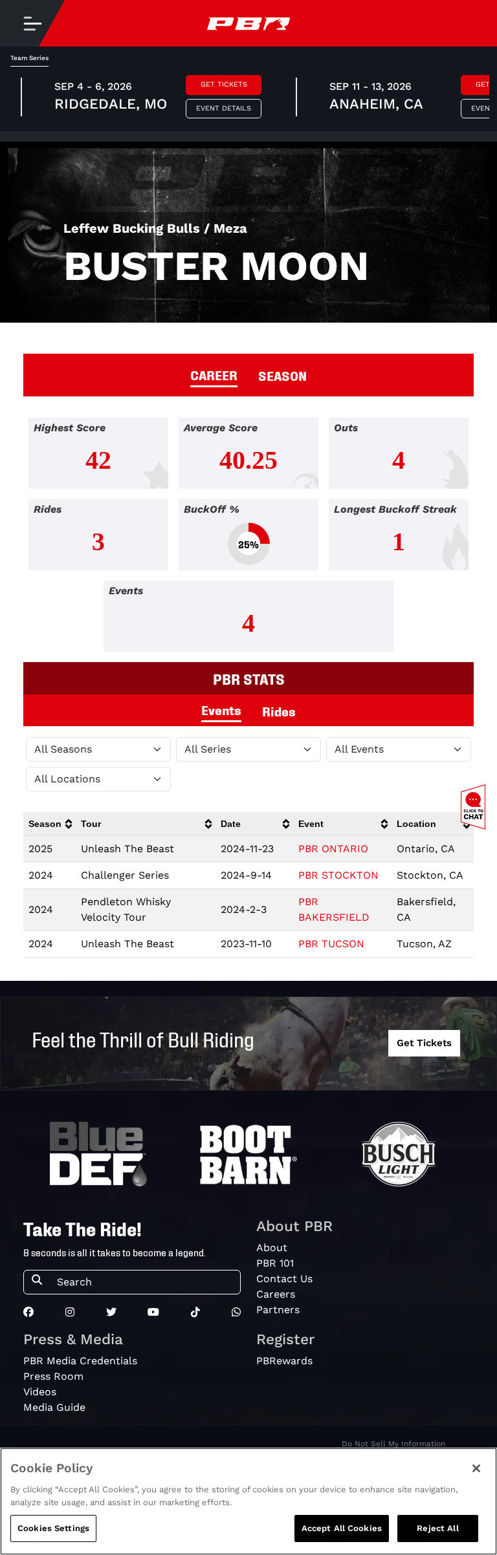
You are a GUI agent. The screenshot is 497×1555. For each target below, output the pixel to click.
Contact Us (284, 1278)
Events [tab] (221, 709)
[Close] (476, 1468)
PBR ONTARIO (333, 848)
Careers (275, 1294)
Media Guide (54, 1407)
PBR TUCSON (331, 944)
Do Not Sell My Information (393, 1443)
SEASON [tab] (282, 375)
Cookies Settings (53, 1528)
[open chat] (475, 807)
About (271, 1247)
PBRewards (284, 1361)
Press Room (53, 1376)
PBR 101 (275, 1263)
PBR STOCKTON (338, 875)
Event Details (223, 108)
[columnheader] (49, 824)
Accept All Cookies (342, 1528)
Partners (278, 1309)
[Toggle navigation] (32, 23)
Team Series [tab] (29, 57)
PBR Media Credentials (80, 1361)
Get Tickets (224, 84)
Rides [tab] (279, 710)
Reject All (437, 1528)
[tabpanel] (248, 540)
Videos (39, 1392)
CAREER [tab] (213, 374)
